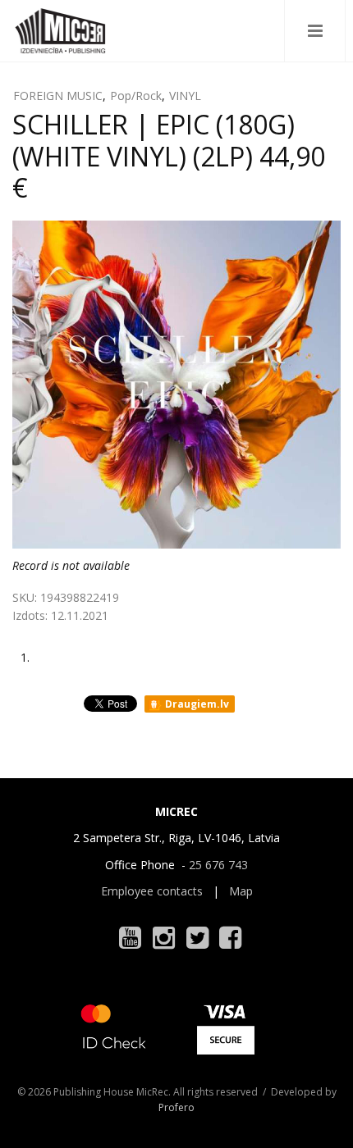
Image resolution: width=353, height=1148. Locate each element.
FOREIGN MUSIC (58, 95)
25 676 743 (218, 864)
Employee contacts (152, 891)
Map (241, 891)
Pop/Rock (136, 95)
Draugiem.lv (196, 704)
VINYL (185, 95)
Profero (176, 1107)
